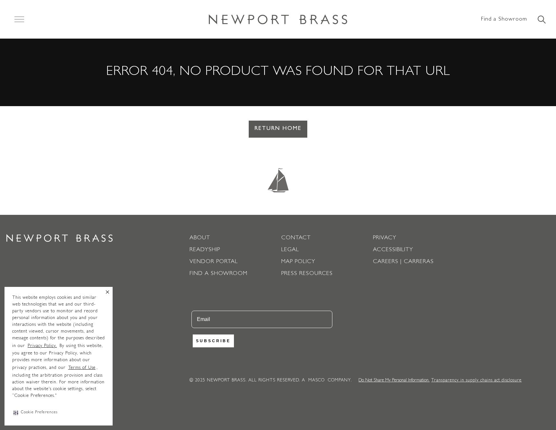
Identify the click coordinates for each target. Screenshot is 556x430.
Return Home (278, 129)
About (200, 238)
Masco (316, 380)
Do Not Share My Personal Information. (394, 380)
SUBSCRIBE (213, 341)
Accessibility (393, 250)
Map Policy (298, 262)
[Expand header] (19, 19)
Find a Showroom (504, 20)
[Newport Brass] (278, 19)
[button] (35, 412)
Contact (296, 238)
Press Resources (307, 274)
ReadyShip (205, 250)
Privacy (384, 238)
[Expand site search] (541, 20)
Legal (290, 250)
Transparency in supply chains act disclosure (476, 380)
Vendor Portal (214, 262)
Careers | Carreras (403, 262)
